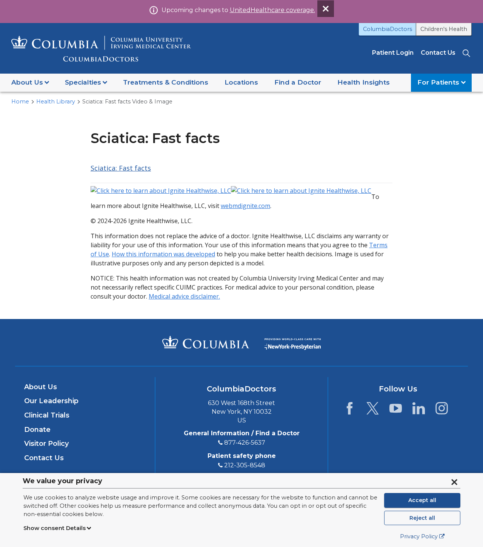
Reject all (422, 518)
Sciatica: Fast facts (121, 168)
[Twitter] (372, 410)
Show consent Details (54, 528)
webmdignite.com (245, 206)
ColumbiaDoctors (387, 29)
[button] (30, 83)
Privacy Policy (419, 536)
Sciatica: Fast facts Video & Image (127, 101)
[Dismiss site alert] (325, 8)
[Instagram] (441, 410)
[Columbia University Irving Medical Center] (205, 342)
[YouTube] (395, 410)
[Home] (101, 48)
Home (20, 101)
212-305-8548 (244, 465)
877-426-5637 (244, 442)
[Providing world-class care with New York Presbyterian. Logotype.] (293, 342)
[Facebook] (349, 410)
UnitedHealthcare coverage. (272, 10)
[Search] (467, 52)
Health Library (55, 101)
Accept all (422, 500)
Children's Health (443, 29)
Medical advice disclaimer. (184, 296)
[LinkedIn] (418, 410)
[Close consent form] (454, 482)
